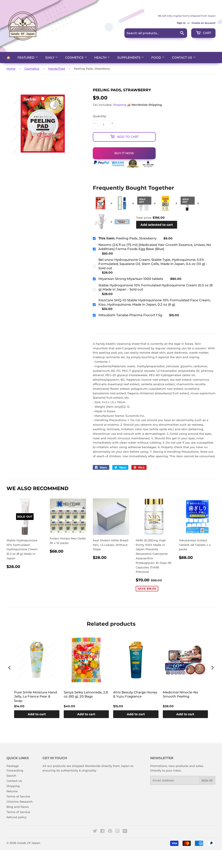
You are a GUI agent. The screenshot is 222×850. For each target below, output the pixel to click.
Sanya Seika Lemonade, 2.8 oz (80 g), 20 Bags (86, 694)
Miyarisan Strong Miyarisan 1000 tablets (130, 279)
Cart (206, 33)
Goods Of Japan (28, 843)
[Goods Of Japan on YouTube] (125, 831)
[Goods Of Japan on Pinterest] (110, 831)
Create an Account (203, 22)
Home (11, 68)
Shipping (119, 104)
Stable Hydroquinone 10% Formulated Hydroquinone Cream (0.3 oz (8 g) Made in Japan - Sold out (155, 287)
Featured (26, 57)
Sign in (181, 22)
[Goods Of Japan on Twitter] (95, 831)
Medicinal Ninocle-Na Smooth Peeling (180, 694)
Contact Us (182, 57)
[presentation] (10, 667)
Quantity (99, 116)
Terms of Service (18, 796)
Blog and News (18, 806)
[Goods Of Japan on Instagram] (117, 831)
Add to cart (37, 714)
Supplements (129, 57)
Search (11, 775)
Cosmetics (74, 57)
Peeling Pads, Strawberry (127, 238)
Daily (50, 57)
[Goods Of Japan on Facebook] (102, 831)
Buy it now (124, 153)
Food (156, 57)
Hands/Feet (56, 68)
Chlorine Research (20, 801)
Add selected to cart (156, 225)
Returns (12, 791)
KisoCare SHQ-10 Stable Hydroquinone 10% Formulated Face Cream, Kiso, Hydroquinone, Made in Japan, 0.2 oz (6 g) (154, 302)
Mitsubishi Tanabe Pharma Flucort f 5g (130, 315)
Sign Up (207, 780)
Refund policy (16, 817)
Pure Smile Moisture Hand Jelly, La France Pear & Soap (35, 696)
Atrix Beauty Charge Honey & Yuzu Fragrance (135, 694)
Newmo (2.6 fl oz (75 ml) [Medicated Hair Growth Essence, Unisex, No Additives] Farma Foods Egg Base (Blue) (154, 247)
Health (100, 57)
